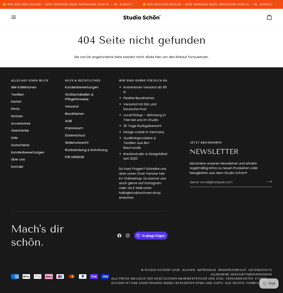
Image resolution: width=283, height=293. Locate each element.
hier (158, 57)
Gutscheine (20, 145)
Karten (16, 101)
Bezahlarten (74, 114)
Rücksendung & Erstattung (86, 150)
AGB (68, 121)
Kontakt (17, 166)
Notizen (17, 116)
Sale (14, 138)
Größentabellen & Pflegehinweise (79, 97)
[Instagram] (128, 236)
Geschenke (20, 130)
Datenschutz (75, 135)
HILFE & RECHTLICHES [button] (82, 80)
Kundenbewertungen (27, 152)
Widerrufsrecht (77, 142)
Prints (15, 109)
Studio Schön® (158, 270)
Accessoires (21, 123)
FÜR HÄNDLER (74, 157)
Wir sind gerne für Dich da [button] (143, 80)
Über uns (18, 159)
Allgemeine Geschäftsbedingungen (241, 274)
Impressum (74, 128)
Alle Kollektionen (23, 87)
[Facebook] (119, 236)
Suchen (188, 270)
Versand (71, 106)
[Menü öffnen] (17, 17)
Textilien (17, 94)
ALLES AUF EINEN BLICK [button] (30, 80)
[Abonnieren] (268, 181)
